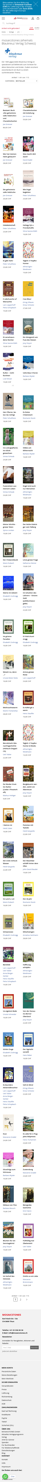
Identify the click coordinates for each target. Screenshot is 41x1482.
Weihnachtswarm (10, 707)
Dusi (5, 1134)
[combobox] (22, 23)
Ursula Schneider (9, 1014)
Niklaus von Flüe (10, 1205)
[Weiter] (25, 1299)
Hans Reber (27, 1055)
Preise (4, 1389)
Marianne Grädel (9, 1137)
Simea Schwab (8, 456)
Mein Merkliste (7, 1378)
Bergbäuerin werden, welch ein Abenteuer (30, 787)
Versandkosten (7, 1386)
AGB (3, 1404)
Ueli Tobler (7, 754)
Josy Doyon (27, 343)
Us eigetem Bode (10, 1011)
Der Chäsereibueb (10, 560)
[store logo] (20, 18)
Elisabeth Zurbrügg (10, 596)
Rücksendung (7, 1396)
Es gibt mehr (8, 261)
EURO (37, 28)
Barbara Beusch (9, 1208)
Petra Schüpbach (9, 307)
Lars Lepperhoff (9, 305)
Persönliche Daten (9, 1371)
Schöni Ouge (8, 1049)
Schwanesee (8, 932)
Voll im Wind (28, 1085)
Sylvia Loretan (8, 530)
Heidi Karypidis (29, 831)
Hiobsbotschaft (9, 225)
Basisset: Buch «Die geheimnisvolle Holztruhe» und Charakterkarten (10, 115)
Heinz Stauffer (28, 713)
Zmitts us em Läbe (30, 1276)
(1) (13, 385)
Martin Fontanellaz (10, 711)
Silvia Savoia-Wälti (30, 231)
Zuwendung (28, 1169)
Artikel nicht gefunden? (11, 28)
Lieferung (5, 1393)
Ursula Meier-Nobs (10, 678)
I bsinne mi (7, 825)
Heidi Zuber (7, 828)
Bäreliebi (6, 965)
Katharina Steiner (29, 563)
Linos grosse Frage (30, 560)
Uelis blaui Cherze (30, 373)
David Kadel (27, 160)
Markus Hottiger (9, 795)
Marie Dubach (8, 563)
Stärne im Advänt (10, 593)
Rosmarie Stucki (29, 418)
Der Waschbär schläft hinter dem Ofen (30, 863)
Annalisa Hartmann (30, 935)
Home (4, 32)
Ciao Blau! (27, 299)
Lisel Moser (7, 379)
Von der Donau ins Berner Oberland (29, 1014)
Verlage (11, 32)
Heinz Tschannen (29, 1140)
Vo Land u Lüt (8, 899)
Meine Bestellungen (9, 1375)
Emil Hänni (27, 1211)
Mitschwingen (28, 932)
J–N (18, 32)
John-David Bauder (30, 869)
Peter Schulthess (29, 195)
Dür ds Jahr (27, 899)
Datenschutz (6, 1400)
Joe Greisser (7, 124)
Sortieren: (9, 81)
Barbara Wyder (29, 376)
